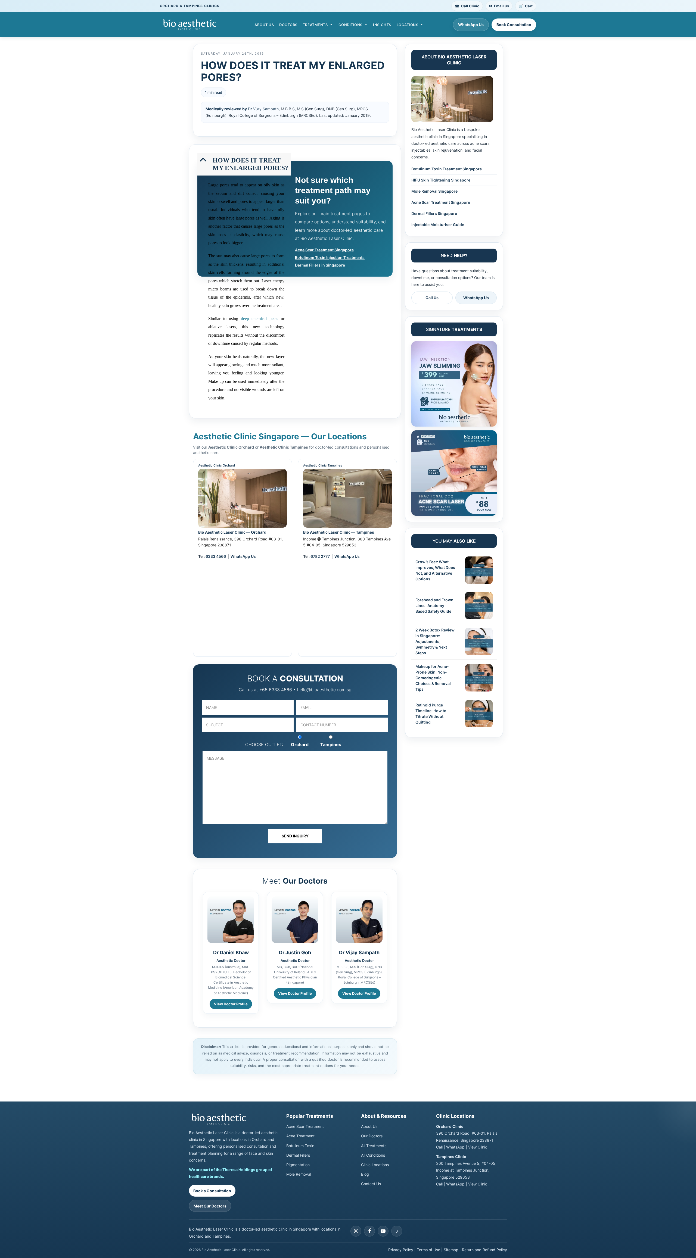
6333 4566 (216, 556)
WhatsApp (455, 1147)
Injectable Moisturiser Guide (437, 224)
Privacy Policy (400, 1249)
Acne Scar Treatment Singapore (324, 250)
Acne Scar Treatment (305, 1126)
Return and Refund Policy (484, 1249)
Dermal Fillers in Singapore (320, 265)
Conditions (350, 25)
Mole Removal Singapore (434, 191)
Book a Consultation (212, 1190)
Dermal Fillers (298, 1155)
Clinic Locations (375, 1164)
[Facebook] (369, 1231)
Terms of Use (428, 1249)
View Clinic (477, 1147)
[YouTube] (383, 1231)
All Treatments (373, 1145)
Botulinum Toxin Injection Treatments (330, 257)
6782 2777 (320, 556)
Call (439, 1147)
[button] (244, 164)
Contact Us (371, 1183)
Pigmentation (298, 1164)
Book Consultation (513, 24)
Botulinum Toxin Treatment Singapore (446, 169)
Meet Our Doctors (210, 1206)
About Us (264, 25)
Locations (407, 25)
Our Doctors (372, 1136)
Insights (382, 25)
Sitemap (451, 1249)
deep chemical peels (259, 318)
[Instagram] (355, 1231)
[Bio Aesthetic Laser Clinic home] (234, 1119)
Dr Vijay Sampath (263, 109)
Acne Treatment (300, 1136)
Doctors (288, 25)
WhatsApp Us (471, 24)
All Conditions (373, 1155)
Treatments (315, 25)
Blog (365, 1174)
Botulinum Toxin (300, 1145)
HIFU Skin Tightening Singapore (440, 180)
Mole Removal (298, 1174)
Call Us (432, 297)
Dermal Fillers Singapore (434, 213)
